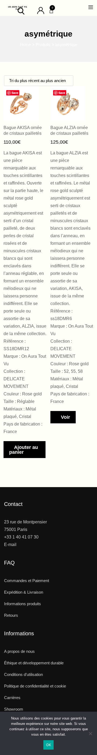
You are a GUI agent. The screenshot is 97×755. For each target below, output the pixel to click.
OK (48, 745)
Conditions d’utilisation (23, 674)
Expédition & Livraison (23, 592)
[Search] (21, 10)
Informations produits (22, 603)
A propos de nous (19, 651)
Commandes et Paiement (26, 580)
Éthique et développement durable (34, 663)
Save (15, 93)
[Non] (90, 735)
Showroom (13, 709)
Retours (11, 615)
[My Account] (41, 10)
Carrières (12, 697)
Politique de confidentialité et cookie (35, 686)
